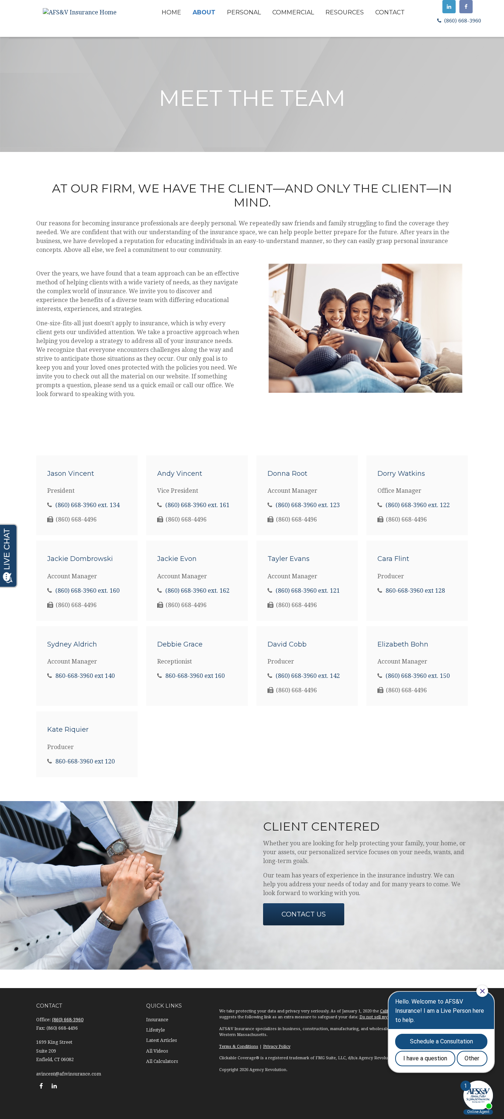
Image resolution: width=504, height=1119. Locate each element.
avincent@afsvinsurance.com (68, 1074)
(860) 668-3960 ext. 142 (308, 675)
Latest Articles (161, 1040)
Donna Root (287, 474)
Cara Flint (393, 559)
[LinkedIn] (449, 6)
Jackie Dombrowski (80, 559)
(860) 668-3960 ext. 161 (197, 505)
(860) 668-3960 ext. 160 (87, 590)
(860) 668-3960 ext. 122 (418, 505)
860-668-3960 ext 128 (415, 590)
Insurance (157, 1019)
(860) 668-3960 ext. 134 (87, 505)
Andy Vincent (179, 474)
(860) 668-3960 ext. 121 (308, 590)
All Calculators (162, 1061)
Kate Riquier (68, 729)
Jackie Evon (177, 559)
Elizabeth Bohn (402, 644)
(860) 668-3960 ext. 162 (197, 590)
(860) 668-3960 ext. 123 (308, 505)
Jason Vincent (70, 474)
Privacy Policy (276, 1046)
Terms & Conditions (238, 1046)
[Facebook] (466, 6)
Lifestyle (155, 1030)
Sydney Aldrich (72, 644)
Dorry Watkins (401, 474)
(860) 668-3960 (462, 21)
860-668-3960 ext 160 (195, 675)
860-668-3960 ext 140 (85, 675)
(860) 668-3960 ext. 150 (418, 675)
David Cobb (287, 644)
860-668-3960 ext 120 (85, 761)
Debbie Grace (180, 644)
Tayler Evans (288, 559)
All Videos (157, 1051)
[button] (171, 12)
